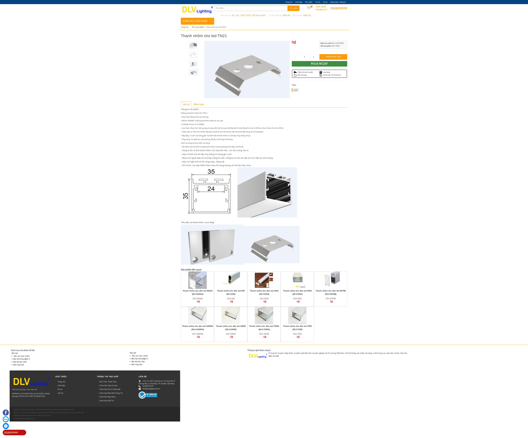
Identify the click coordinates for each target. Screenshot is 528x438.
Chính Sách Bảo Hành (107, 397)
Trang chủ (288, 2)
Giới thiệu (298, 2)
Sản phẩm (308, 2)
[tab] (186, 104)
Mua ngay (319, 63)
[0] (308, 8)
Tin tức (317, 2)
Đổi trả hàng (302, 75)
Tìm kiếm (293, 8)
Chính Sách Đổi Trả (106, 401)
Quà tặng (326, 72)
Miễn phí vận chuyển (305, 72)
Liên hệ (60, 393)
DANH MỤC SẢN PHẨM (195, 21)
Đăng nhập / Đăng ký (338, 2)
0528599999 (333, 8)
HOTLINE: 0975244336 (332, 75)
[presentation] (186, 105)
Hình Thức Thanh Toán (107, 382)
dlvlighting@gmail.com (151, 389)
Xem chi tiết (274, 356)
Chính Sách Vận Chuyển (108, 386)
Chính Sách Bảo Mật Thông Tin (111, 393)
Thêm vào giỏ (333, 57)
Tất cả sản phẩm (198, 27)
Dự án (325, 2)
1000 (295, 90)
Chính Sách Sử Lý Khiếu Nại (109, 389)
